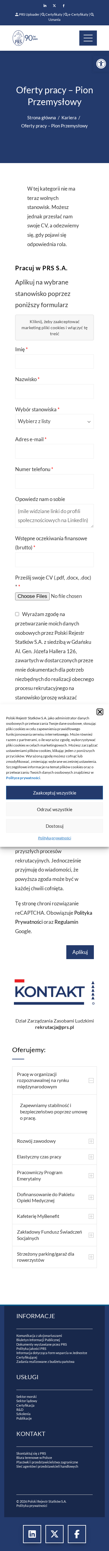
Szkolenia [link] (23, 1414)
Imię (21, 349)
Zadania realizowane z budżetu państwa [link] (45, 1361)
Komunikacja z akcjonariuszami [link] (39, 1335)
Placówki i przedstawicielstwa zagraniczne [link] (47, 1462)
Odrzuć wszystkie (54, 809)
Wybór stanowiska (37, 409)
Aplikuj (80, 952)
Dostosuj (55, 826)
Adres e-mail (31, 439)
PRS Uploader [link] (28, 14)
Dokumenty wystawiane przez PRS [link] (41, 1344)
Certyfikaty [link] (54, 14)
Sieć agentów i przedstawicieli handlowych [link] (47, 1466)
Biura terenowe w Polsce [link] (34, 1457)
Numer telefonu (34, 469)
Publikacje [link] (24, 1418)
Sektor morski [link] (26, 1396)
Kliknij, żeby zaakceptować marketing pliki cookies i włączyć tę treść (54, 327)
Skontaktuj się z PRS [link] (31, 1453)
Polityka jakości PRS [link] (31, 1348)
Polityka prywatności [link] (54, 838)
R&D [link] (19, 1409)
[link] (101, 64)
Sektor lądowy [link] (26, 1401)
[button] (100, 712)
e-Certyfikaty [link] (78, 14)
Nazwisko (27, 379)
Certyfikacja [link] (25, 1405)
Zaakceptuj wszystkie (54, 792)
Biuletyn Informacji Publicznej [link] (38, 1340)
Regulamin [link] (66, 922)
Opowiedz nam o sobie (40, 499)
